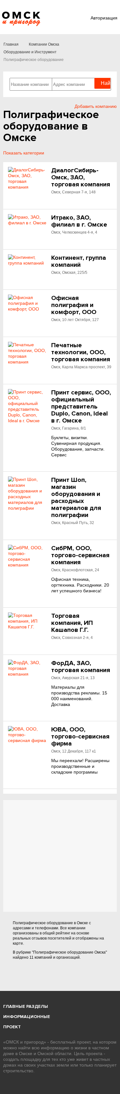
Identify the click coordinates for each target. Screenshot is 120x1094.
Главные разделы (25, 1006)
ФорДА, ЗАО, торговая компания (80, 666)
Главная (11, 44)
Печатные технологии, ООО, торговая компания (80, 352)
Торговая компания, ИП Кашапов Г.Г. (72, 623)
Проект (12, 1027)
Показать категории (23, 152)
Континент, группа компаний (78, 261)
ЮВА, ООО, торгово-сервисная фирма (80, 736)
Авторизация (104, 17)
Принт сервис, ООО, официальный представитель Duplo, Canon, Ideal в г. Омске (81, 406)
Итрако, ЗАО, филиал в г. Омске (79, 221)
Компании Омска (44, 44)
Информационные (26, 1016)
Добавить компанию (96, 106)
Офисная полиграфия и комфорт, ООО (73, 305)
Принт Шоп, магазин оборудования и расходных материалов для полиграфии (76, 497)
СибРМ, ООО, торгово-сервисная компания (80, 555)
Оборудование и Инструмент (30, 52)
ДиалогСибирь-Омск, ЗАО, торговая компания (80, 177)
